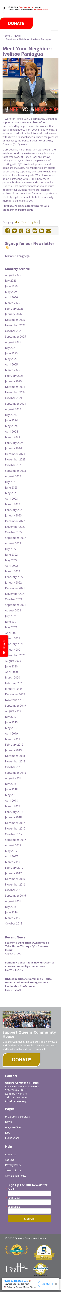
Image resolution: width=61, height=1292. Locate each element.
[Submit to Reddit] (35, 230)
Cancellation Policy (15, 1175)
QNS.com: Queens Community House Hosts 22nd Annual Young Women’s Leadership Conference (28, 982)
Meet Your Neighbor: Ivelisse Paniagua (28, 39)
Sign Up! (29, 1219)
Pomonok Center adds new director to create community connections (30, 964)
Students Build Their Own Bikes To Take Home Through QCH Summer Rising (27, 946)
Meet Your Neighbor (26, 222)
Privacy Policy (13, 1165)
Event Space (12, 1137)
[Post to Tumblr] (21, 230)
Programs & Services (17, 1116)
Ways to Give (13, 1127)
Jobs (7, 1132)
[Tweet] (14, 230)
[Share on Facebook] (7, 230)
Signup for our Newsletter (29, 243)
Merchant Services (40, 1276)
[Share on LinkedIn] (41, 230)
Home (6, 35)
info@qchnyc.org (16, 1101)
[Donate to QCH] (16, 23)
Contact (9, 1159)
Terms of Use (13, 1170)
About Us (10, 1154)
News (17, 35)
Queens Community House (28, 12)
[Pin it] (28, 230)
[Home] (4, 10)
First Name (14, 1198)
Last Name (14, 1207)
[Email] (48, 230)
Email (11, 1189)
